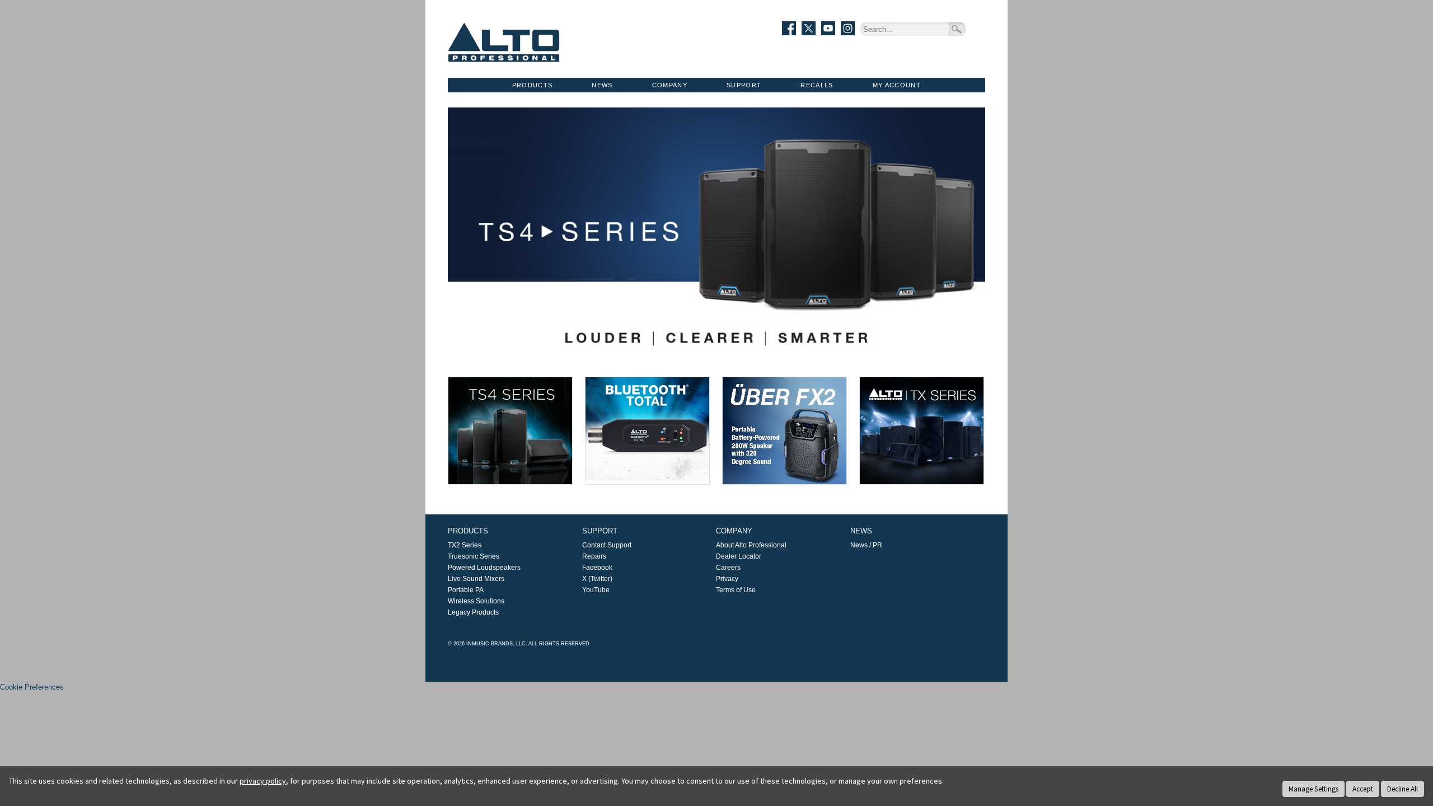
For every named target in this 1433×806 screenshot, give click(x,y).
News (602, 85)
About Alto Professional (751, 545)
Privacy (727, 579)
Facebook (597, 567)
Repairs (594, 556)
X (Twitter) (597, 579)
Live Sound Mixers (476, 579)
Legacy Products (473, 612)
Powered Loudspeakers (484, 567)
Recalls (816, 85)
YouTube (596, 590)
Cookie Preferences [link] (32, 687)
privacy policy (263, 781)
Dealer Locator (738, 556)
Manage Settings (1313, 789)
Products (532, 85)
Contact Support (606, 545)
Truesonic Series (473, 556)
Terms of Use (736, 590)
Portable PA (466, 590)
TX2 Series (464, 545)
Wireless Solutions (476, 601)
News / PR (866, 545)
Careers (728, 567)
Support (744, 85)
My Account (897, 85)
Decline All (1402, 789)
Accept (1362, 789)
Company (669, 85)
